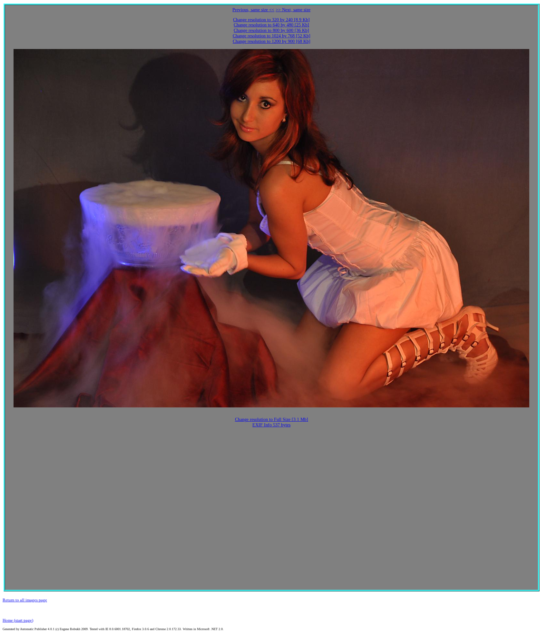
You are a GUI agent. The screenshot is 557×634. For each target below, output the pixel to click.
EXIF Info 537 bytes (271, 425)
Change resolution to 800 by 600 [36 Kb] (271, 30)
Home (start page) (18, 620)
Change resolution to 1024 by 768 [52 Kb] (271, 36)
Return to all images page (25, 600)
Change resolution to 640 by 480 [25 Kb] (271, 25)
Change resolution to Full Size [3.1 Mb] (271, 419)
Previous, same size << (253, 9)
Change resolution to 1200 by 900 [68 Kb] (271, 41)
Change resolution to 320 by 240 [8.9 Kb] (271, 19)
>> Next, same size (293, 9)
